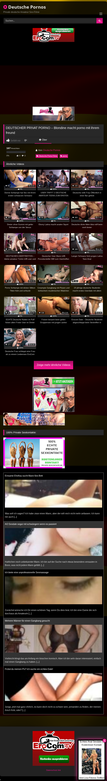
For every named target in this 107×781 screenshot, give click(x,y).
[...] (42, 517)
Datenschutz (52, 770)
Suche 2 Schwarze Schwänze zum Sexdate (26, 669)
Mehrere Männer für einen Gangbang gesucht (27, 572)
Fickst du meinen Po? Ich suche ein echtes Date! (29, 621)
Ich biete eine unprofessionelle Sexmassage (27, 524)
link (59, 770)
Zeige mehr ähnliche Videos (53, 364)
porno (65, 156)
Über (44, 140)
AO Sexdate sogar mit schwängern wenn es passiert (30, 476)
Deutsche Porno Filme (48, 156)
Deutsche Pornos (26, 7)
